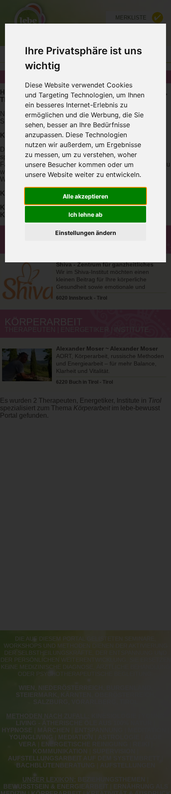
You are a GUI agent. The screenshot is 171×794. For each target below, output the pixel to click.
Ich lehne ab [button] (85, 214)
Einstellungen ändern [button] (85, 232)
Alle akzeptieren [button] (85, 196)
